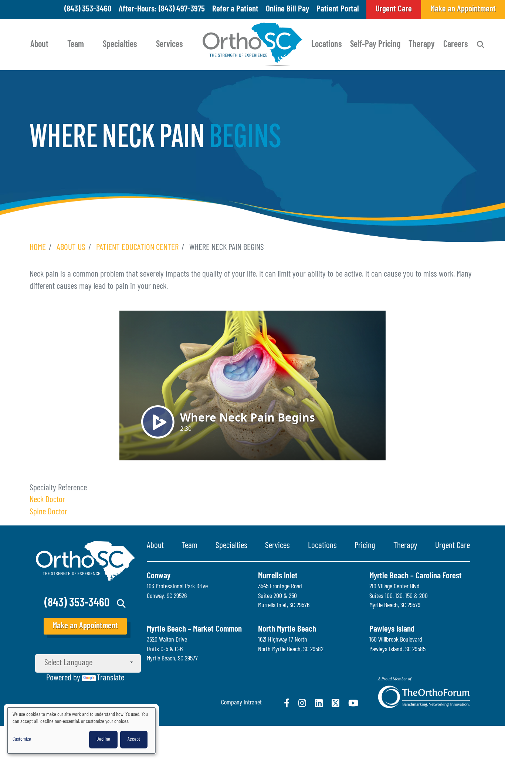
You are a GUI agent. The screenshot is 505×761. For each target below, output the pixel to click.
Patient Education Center (137, 248)
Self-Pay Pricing (375, 44)
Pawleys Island (391, 629)
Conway (158, 576)
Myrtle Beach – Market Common (194, 629)
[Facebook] (286, 703)
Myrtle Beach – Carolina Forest (415, 576)
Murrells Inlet (278, 576)
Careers (455, 44)
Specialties (120, 44)
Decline (103, 739)
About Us (71, 248)
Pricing (365, 546)
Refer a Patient (235, 9)
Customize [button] (22, 739)
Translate (110, 678)
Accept (134, 739)
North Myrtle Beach (287, 629)
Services (169, 44)
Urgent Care (452, 546)
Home (38, 248)
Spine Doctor (48, 512)
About (39, 44)
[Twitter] (335, 703)
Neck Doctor (47, 500)
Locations (326, 44)
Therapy (422, 44)
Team (75, 44)
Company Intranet (241, 703)
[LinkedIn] (318, 703)
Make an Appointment (85, 626)
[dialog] (81, 730)
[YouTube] (353, 703)
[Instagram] (302, 703)
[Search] (480, 44)
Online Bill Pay (287, 9)
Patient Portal (337, 9)
